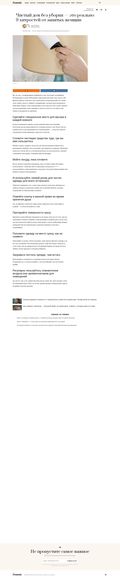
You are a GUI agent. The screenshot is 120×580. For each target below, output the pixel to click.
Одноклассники (105, 9)
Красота (33, 3)
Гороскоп (79, 3)
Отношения (41, 3)
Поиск (100, 3)
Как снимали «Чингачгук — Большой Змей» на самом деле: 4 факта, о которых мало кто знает (59, 306)
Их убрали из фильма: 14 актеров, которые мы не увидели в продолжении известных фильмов (46, 325)
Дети (58, 3)
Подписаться (72, 561)
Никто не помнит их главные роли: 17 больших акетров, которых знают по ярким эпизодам (46, 318)
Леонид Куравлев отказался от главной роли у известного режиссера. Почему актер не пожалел (60, 299)
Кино (73, 3)
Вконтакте (101, 9)
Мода (27, 3)
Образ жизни (65, 3)
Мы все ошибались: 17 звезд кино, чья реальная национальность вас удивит (41, 321)
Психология (50, 3)
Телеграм (97, 9)
